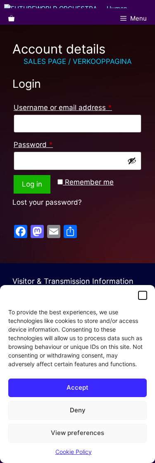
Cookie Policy (73, 451)
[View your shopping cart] (11, 18)
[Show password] (131, 160)
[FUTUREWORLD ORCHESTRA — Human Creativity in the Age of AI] (79, 6)
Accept (77, 387)
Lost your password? (47, 202)
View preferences (77, 433)
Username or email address (77, 106)
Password (48, 143)
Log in (32, 184)
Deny (78, 410)
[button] (142, 295)
